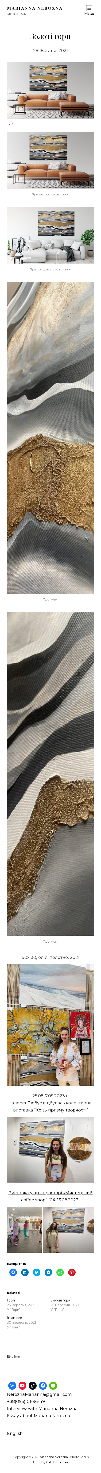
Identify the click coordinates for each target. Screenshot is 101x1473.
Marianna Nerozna (35, 8)
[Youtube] (22, 1385)
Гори (11, 1300)
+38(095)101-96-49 (26, 1401)
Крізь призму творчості (61, 1110)
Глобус (34, 1103)
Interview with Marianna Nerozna (42, 1408)
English (15, 1433)
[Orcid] (53, 1385)
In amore (14, 1318)
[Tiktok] (32, 1385)
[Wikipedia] (12, 1385)
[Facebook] (43, 1385)
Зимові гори (60, 1300)
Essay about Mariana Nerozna (38, 1415)
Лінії (16, 1356)
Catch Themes (57, 1462)
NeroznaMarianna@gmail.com (39, 1394)
